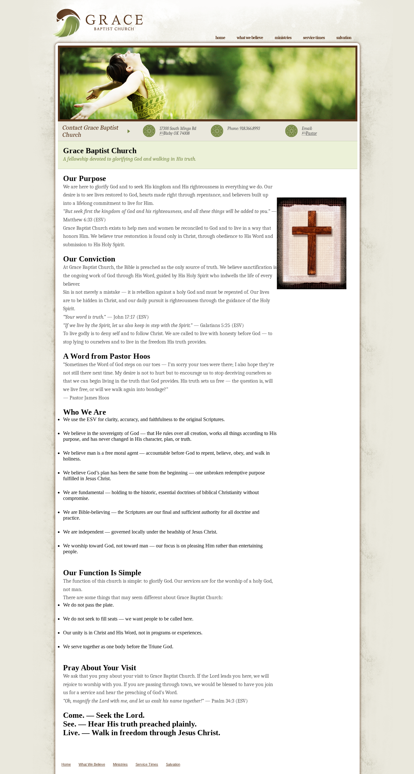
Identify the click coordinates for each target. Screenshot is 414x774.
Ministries (283, 37)
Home (220, 37)
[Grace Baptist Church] (98, 18)
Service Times (314, 37)
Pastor (309, 133)
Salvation (343, 37)
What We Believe (250, 37)
